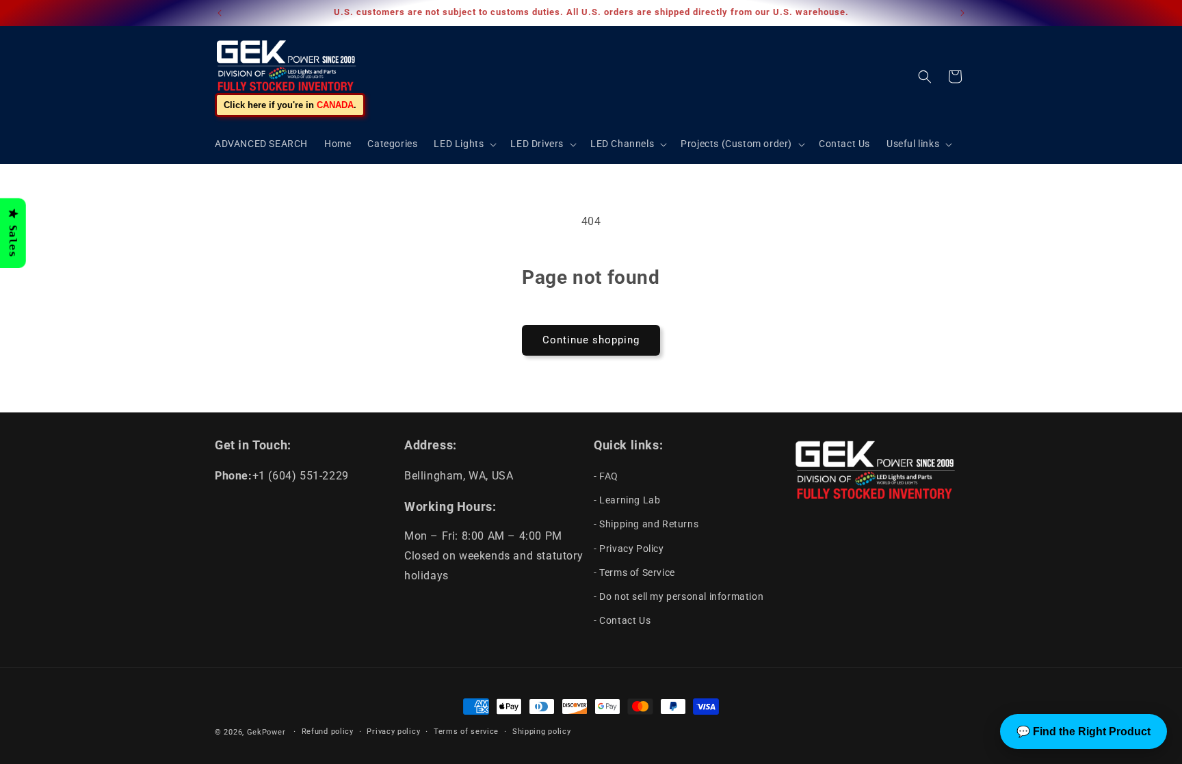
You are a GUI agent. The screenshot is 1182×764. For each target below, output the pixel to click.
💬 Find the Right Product (1083, 731)
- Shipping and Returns (646, 523)
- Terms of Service (634, 572)
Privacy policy (393, 731)
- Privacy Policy (629, 548)
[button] (463, 143)
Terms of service (466, 731)
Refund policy (328, 731)
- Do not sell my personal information (678, 596)
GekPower (266, 732)
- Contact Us (622, 620)
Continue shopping (591, 340)
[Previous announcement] (220, 13)
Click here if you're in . (290, 105)
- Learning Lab (627, 500)
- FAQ (606, 476)
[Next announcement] (962, 13)
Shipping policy (541, 731)
